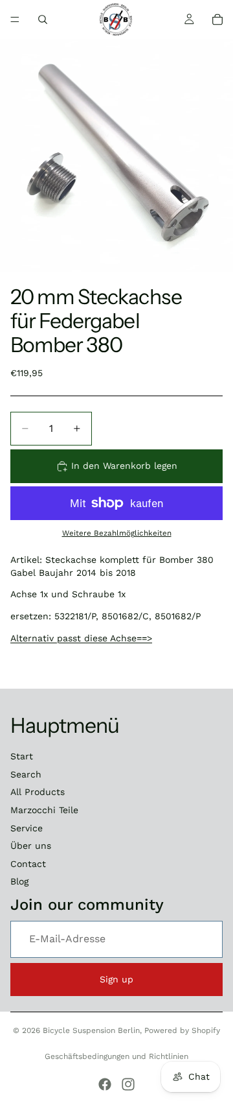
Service (26, 828)
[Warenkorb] (217, 19)
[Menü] (15, 19)
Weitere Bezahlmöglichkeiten (117, 533)
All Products (37, 792)
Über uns (30, 845)
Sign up (116, 979)
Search (25, 774)
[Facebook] (105, 1084)
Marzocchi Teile (44, 810)
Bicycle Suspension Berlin (91, 1030)
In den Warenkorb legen (124, 465)
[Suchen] (42, 19)
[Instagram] (128, 1084)
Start (21, 756)
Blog (19, 881)
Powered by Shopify (182, 1030)
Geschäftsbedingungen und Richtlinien (116, 1056)
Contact (28, 864)
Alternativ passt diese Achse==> (81, 638)
